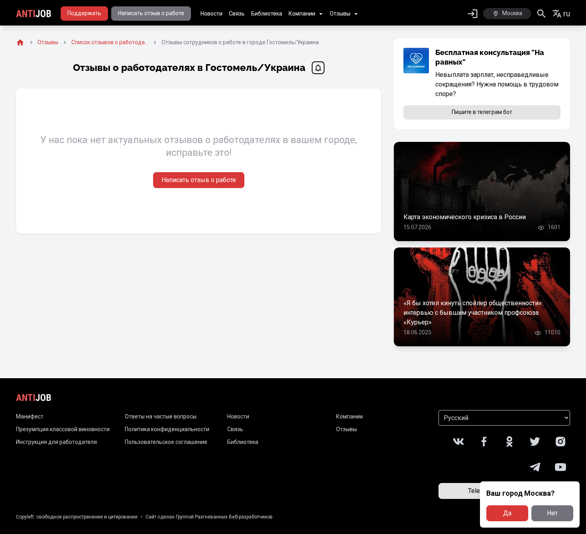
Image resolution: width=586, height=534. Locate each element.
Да (507, 513)
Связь (237, 13)
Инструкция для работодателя (56, 442)
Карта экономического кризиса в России (464, 217)
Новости (211, 13)
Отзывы (340, 13)
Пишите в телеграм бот (482, 112)
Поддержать (84, 13)
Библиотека (266, 13)
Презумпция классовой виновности (63, 429)
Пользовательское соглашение (166, 442)
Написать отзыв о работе (151, 13)
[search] (541, 14)
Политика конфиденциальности (167, 429)
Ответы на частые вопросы (161, 416)
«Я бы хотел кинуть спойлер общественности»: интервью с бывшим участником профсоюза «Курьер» (473, 312)
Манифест (29, 416)
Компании (302, 13)
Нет (552, 513)
